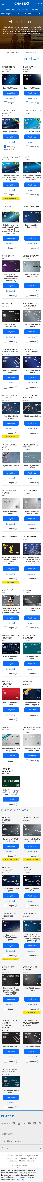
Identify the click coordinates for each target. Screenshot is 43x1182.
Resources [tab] (22, 1148)
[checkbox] (9, 102)
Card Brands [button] (33, 14)
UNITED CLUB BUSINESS (8, 969)
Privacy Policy (18, 1179)
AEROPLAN (27, 591)
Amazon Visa (7, 728)
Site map (22, 1161)
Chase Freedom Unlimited (8, 113)
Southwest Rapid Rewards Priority (10, 351)
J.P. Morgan (18, 1156)
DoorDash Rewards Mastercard (32, 729)
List (37, 59)
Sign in (40, 3)
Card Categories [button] (11, 14)
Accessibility (13, 1161)
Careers (9, 1158)
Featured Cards (10, 9)
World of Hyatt (30, 491)
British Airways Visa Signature (10, 638)
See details (11, 98)
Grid (29, 59)
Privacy (16, 1158)
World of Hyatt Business (30, 969)
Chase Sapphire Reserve (29, 69)
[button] (41, 1169)
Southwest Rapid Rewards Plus (30, 305)
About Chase (9, 1156)
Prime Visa (27, 682)
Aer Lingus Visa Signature (29, 638)
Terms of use (32, 1158)
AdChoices (30, 1161)
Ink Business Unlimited (7, 820)
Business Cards (30, 52)
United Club (8, 304)
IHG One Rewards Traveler (9, 492)
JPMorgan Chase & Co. (31, 1156)
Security (23, 1158)
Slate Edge (7, 207)
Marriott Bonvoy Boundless (9, 397)
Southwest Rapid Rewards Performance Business (9, 1025)
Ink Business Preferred (7, 870)
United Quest (8, 257)
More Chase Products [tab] (22, 1141)
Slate (26, 158)
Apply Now (13, 93)
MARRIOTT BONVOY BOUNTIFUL (30, 397)
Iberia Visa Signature (7, 683)
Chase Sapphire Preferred (8, 69)
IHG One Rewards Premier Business (9, 1071)
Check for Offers (23, 9)
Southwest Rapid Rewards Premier (31, 351)
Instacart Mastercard (7, 771)
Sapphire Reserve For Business (9, 916)
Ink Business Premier (28, 870)
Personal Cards (13, 52)
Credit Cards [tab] (22, 1133)
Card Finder (35, 9)
